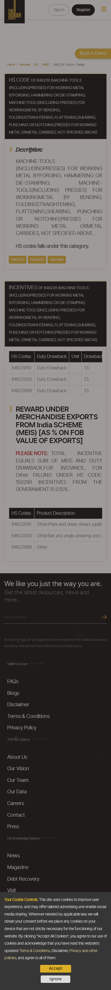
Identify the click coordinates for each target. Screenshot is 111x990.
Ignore (55, 979)
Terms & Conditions (34, 951)
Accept (55, 969)
